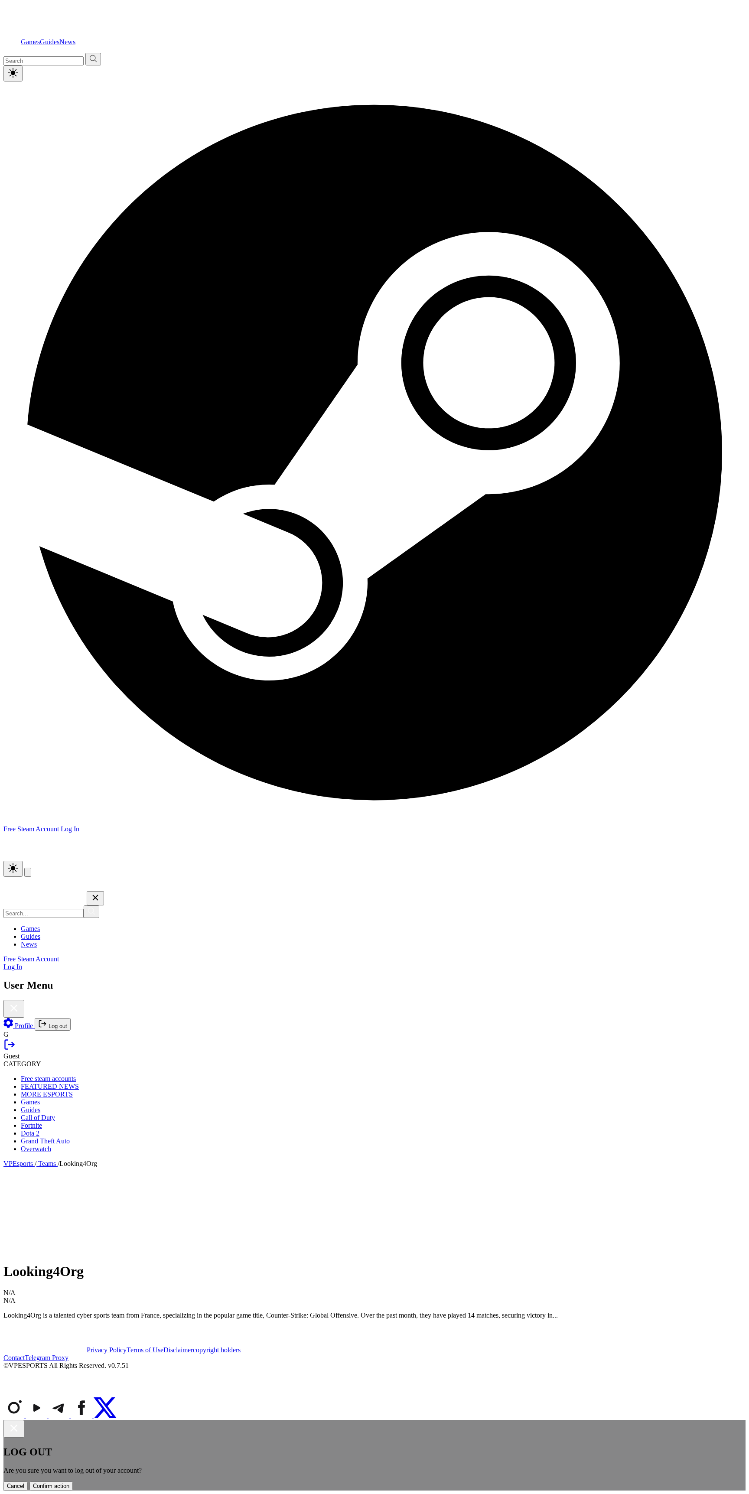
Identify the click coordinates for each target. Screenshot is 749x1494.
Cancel (15, 1486)
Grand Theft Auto (45, 1141)
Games (30, 42)
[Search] (91, 911)
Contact (14, 1357)
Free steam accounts (48, 1078)
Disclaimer (178, 1350)
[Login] (9, 1048)
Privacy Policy (107, 1350)
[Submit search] (93, 59)
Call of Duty (38, 1117)
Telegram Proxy (46, 1357)
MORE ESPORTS (47, 1094)
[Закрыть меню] (95, 898)
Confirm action (51, 1486)
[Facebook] (82, 1415)
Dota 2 (30, 1133)
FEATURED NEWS (50, 1086)
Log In (70, 829)
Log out (57, 1026)
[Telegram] (60, 1415)
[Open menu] (27, 872)
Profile (24, 1025)
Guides (49, 42)
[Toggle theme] (13, 73)
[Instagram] (14, 1415)
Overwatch (36, 1148)
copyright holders (217, 1350)
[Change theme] (13, 869)
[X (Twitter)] (105, 1415)
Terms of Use (145, 1350)
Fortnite (31, 1125)
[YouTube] (37, 1415)
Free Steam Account (31, 959)
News (67, 42)
